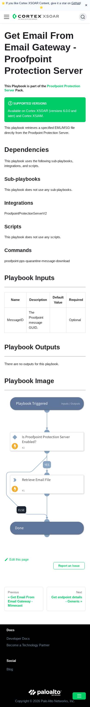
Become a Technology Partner (28, 645)
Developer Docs (18, 638)
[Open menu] (79, 696)
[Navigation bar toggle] (6, 17)
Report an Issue (69, 565)
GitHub (75, 3)
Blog (10, 669)
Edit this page (19, 559)
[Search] (83, 17)
